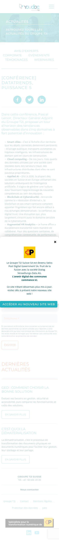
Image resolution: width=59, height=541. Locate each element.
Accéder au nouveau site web (28, 304)
